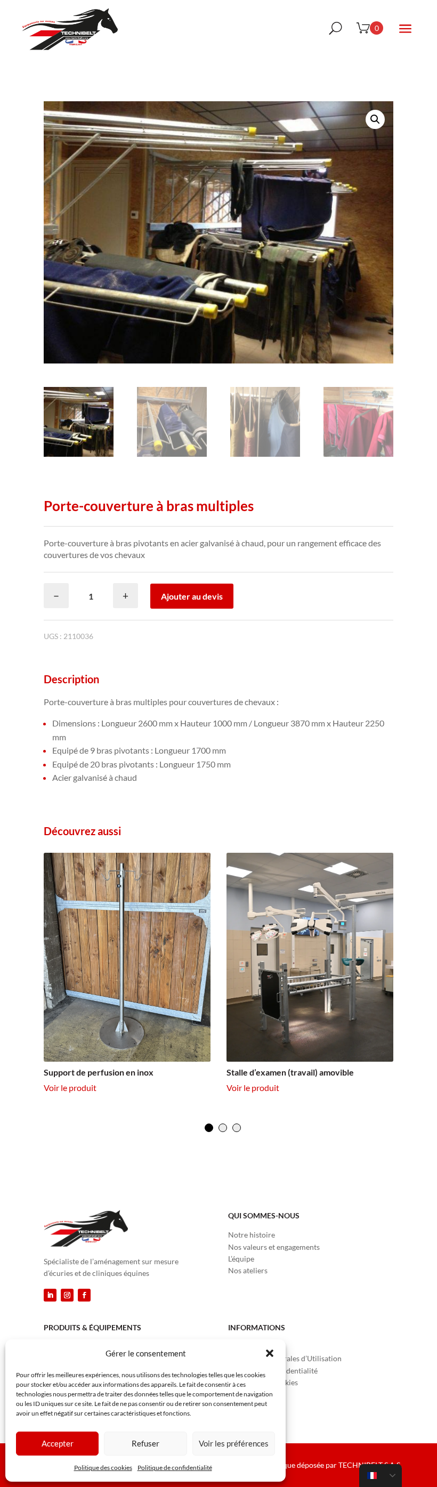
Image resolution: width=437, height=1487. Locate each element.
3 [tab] (236, 1128)
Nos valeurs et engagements (274, 1246)
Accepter (58, 1443)
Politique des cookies (103, 1468)
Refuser (145, 1443)
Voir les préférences (234, 1443)
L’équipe (241, 1258)
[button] (269, 1353)
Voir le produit (70, 1087)
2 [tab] (222, 1128)
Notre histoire (251, 1234)
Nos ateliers (248, 1270)
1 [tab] (209, 1128)
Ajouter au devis (192, 596)
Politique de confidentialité (174, 1468)
